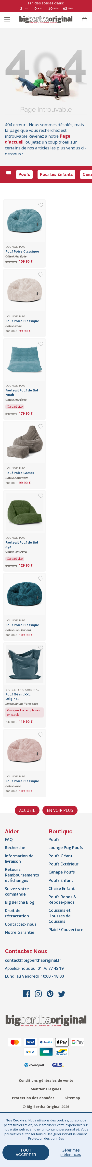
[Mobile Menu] (7, 20)
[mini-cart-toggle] (84, 20)
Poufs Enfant (61, 880)
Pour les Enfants (56, 174)
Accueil (27, 810)
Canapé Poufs (62, 872)
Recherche (15, 847)
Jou (25, 8)
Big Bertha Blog (19, 902)
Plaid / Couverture (66, 929)
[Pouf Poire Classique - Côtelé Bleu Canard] (24, 594)
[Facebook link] (27, 996)
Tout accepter (26, 1152)
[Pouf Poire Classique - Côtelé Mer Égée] (24, 221)
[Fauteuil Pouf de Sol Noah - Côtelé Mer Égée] (24, 360)
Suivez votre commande (17, 891)
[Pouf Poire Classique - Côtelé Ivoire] (24, 290)
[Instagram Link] (39, 996)
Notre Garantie (19, 932)
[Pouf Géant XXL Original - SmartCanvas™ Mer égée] (24, 664)
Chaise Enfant (62, 888)
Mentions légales (46, 1089)
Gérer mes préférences (70, 1152)
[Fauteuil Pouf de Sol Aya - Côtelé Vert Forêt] (24, 512)
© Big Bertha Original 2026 (46, 1106)
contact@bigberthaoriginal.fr (33, 960)
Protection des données (33, 1097)
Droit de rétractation (17, 913)
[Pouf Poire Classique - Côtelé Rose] (24, 750)
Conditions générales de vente (46, 1080)
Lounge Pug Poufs (66, 847)
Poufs (24, 174)
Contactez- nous (21, 924)
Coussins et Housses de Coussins (60, 916)
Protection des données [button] (46, 1138)
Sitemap (72, 1097)
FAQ (9, 839)
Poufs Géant (61, 856)
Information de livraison (19, 858)
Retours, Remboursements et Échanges (22, 875)
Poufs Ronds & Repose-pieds (62, 899)
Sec (71, 8)
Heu (41, 8)
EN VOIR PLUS (60, 810)
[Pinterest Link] (50, 996)
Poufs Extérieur (64, 864)
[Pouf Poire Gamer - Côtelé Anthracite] (24, 442)
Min (56, 8)
